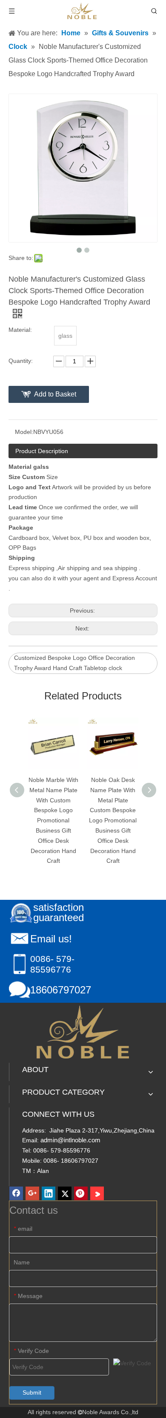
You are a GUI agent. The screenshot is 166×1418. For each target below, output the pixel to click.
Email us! (51, 938)
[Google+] (32, 1193)
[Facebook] (16, 1193)
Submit (32, 1392)
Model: (24, 431)
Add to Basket (55, 394)
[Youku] (97, 1193)
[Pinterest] (81, 1193)
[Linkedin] (48, 1193)
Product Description (41, 451)
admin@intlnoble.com (70, 1140)
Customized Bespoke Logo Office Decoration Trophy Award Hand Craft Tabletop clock (74, 662)
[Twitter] (65, 1193)
